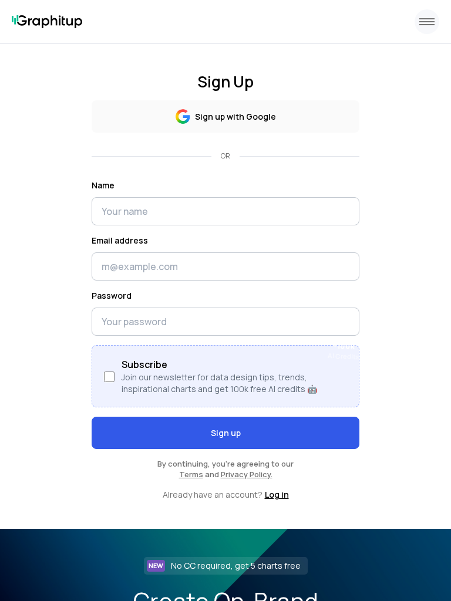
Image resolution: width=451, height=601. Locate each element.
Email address (120, 240)
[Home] (47, 22)
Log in (277, 494)
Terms (191, 474)
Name (103, 185)
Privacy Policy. (246, 474)
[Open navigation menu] (427, 21)
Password (112, 295)
